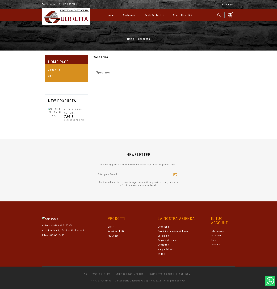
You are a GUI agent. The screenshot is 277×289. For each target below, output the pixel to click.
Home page (58, 62)
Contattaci (164, 244)
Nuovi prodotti (116, 231)
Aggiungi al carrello (70, 120)
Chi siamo (163, 235)
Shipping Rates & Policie (129, 273)
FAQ (85, 273)
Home (110, 15)
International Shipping (161, 273)
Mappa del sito (166, 249)
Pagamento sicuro (168, 240)
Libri (51, 75)
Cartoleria (129, 15)
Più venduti (114, 235)
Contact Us (185, 273)
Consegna (163, 226)
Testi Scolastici (154, 15)
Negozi (162, 253)
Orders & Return (101, 273)
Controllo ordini (182, 15)
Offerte (112, 226)
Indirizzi (215, 244)
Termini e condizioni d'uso (173, 231)
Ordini (214, 240)
